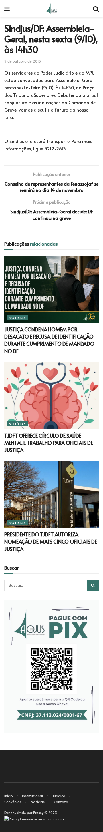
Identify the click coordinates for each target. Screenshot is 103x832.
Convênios (12, 801)
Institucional (32, 795)
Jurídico (58, 795)
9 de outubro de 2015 (22, 61)
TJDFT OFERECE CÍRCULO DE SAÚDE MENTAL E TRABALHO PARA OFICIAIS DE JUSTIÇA (48, 442)
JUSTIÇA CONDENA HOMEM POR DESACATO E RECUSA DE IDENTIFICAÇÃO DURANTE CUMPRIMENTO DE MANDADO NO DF (49, 340)
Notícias (17, 317)
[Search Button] (93, 585)
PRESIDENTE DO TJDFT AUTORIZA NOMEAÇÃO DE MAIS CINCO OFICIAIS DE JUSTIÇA (50, 541)
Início (8, 795)
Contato (61, 801)
